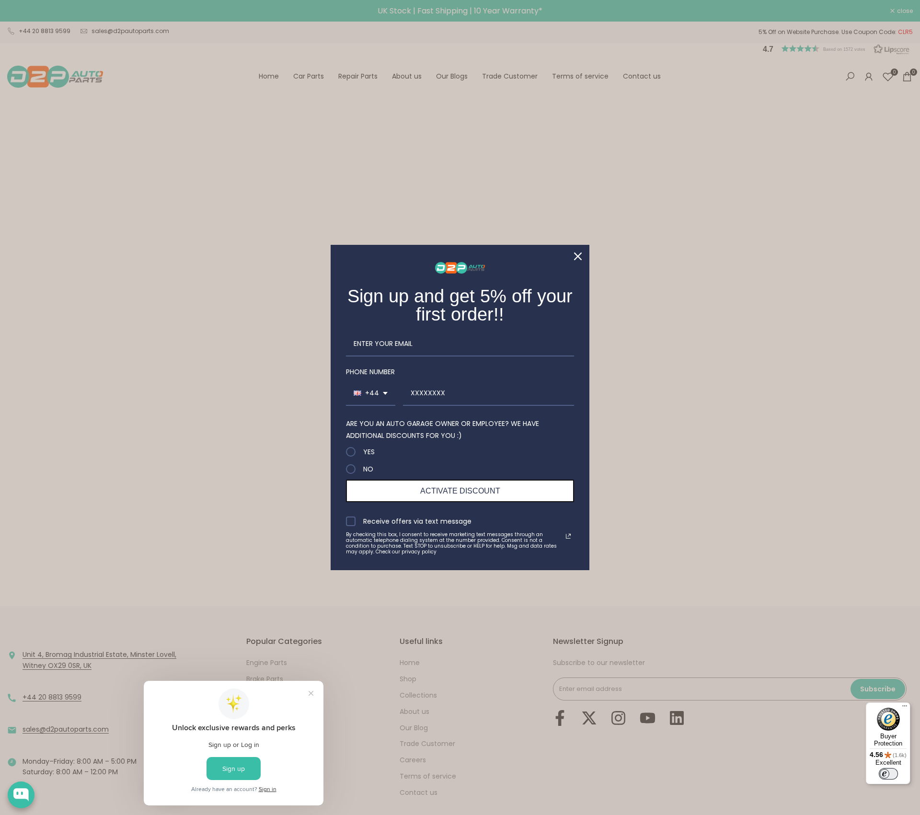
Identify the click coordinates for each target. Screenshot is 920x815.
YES (369, 452)
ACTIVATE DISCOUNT (460, 491)
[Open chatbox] (21, 794)
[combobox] (370, 393)
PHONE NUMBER (370, 372)
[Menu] (904, 708)
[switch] (888, 774)
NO (368, 469)
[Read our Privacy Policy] (568, 536)
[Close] (577, 256)
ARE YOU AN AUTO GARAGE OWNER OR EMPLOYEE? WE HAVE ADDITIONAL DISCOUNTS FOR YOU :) (442, 429)
